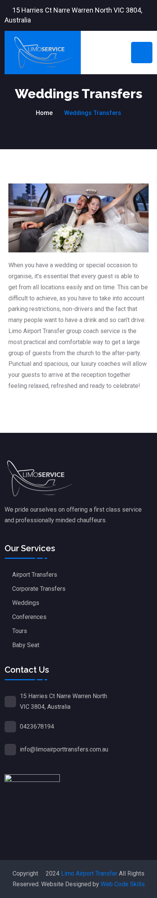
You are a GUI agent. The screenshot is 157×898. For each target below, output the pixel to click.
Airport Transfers (34, 574)
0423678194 (37, 726)
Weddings (25, 602)
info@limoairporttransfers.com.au (64, 749)
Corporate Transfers (39, 588)
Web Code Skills (123, 884)
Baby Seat (25, 645)
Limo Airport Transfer (89, 873)
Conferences (29, 616)
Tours (19, 631)
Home (44, 112)
